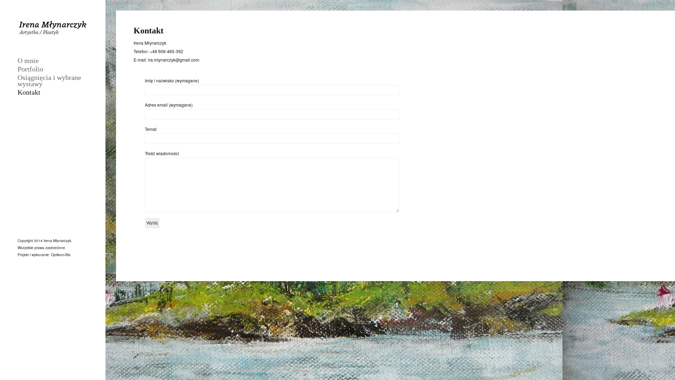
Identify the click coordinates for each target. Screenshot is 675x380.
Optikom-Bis (60, 254)
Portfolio (30, 69)
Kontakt (29, 92)
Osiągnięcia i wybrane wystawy (49, 81)
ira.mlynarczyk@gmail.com (173, 60)
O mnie (28, 60)
